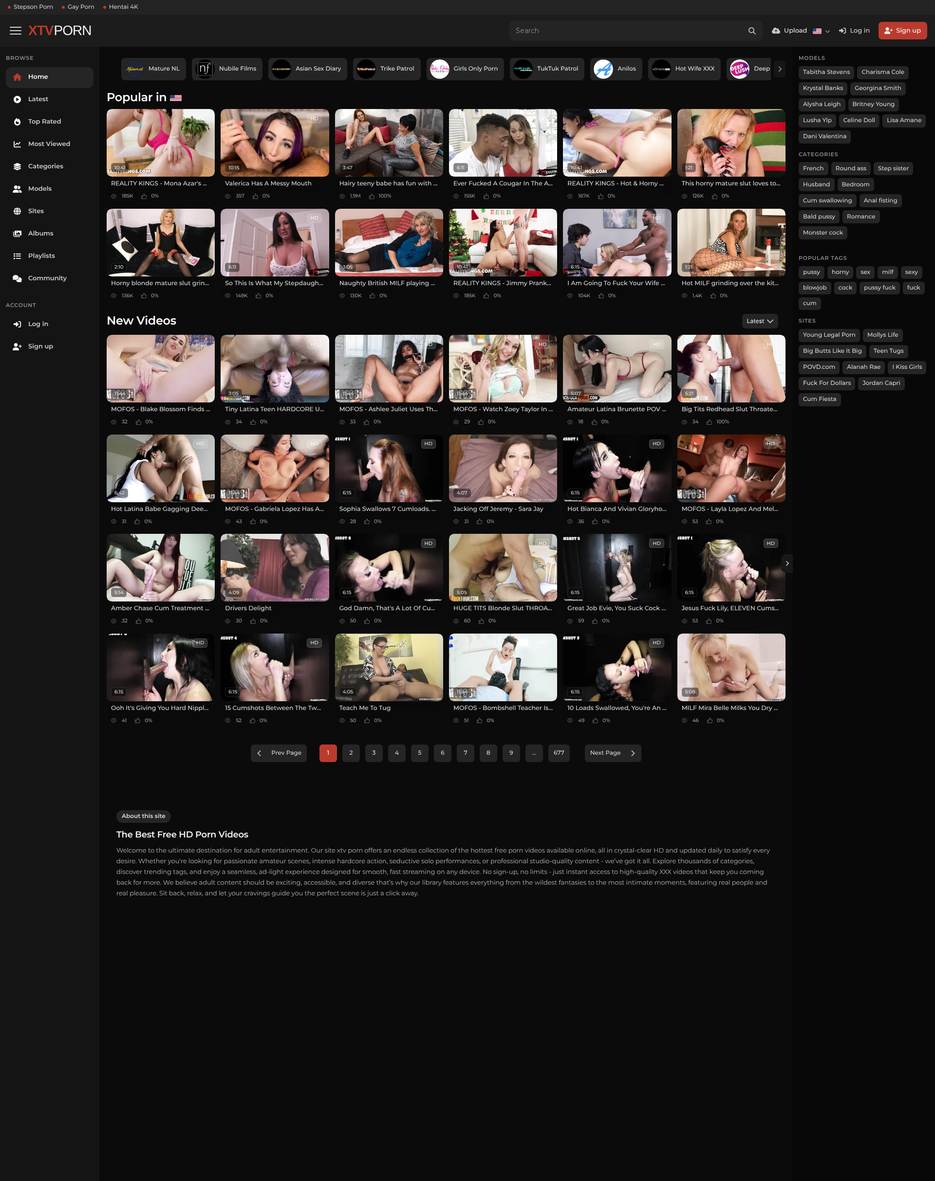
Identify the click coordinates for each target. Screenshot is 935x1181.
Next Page (605, 753)
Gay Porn (81, 7)
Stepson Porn (33, 7)
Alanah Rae (863, 367)
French (813, 168)
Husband (816, 184)
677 (559, 753)
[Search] (752, 30)
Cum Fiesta (820, 399)
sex (865, 272)
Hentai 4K (123, 7)
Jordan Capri (881, 383)
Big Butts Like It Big (832, 351)
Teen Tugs (889, 351)
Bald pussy (819, 216)
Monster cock (823, 232)
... (534, 753)
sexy (911, 272)
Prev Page (286, 753)
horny (840, 272)
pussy (811, 272)
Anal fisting (881, 200)
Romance (861, 216)
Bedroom (856, 184)
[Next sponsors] (779, 69)
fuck (913, 287)
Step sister (893, 168)
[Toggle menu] (15, 30)
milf (888, 272)
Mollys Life (882, 335)
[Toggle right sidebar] (787, 563)
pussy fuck (880, 287)
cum (810, 303)
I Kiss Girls (907, 367)
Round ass (851, 168)
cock (846, 287)
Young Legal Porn (829, 335)
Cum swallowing (827, 200)
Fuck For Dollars (827, 383)
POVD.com (819, 367)
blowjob (815, 287)
